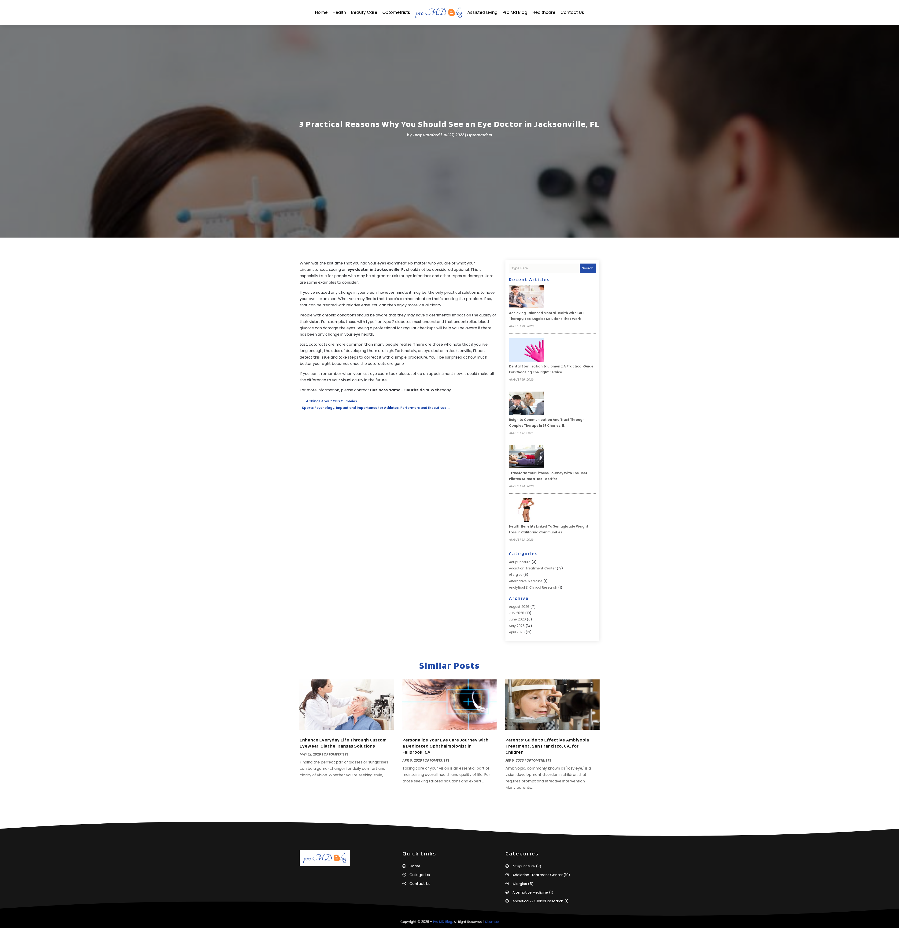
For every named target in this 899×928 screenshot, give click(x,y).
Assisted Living (482, 12)
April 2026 (517, 632)
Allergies (515, 574)
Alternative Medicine (525, 581)
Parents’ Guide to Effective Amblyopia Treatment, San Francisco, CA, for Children (547, 746)
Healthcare (543, 12)
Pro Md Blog (515, 12)
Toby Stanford (426, 135)
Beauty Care (364, 12)
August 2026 (519, 606)
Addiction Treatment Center (532, 568)
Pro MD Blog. (443, 921)
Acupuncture (520, 562)
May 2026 (517, 626)
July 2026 (516, 613)
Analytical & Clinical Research (533, 587)
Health (339, 12)
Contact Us (572, 12)
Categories (419, 874)
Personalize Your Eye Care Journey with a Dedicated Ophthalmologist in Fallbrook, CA (445, 746)
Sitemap (492, 921)
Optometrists (396, 12)
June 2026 (517, 619)
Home (321, 12)
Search (587, 268)
